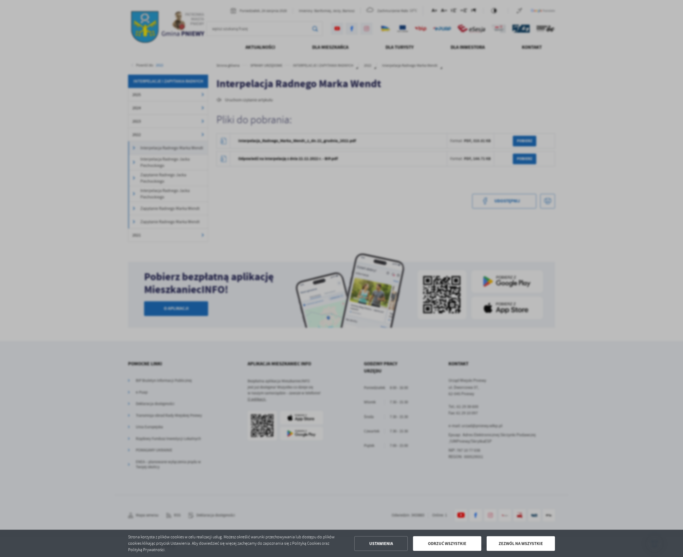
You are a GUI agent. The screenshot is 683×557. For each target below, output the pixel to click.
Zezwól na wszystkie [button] (521, 543)
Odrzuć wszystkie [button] (447, 543)
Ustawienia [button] (381, 543)
